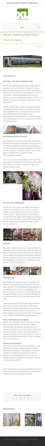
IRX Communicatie (9, 160)
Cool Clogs (25, 441)
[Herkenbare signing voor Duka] (33, 414)
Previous (39, 46)
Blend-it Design (34, 439)
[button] (4, 419)
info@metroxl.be (33, 3)
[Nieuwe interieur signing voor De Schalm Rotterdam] (11, 414)
